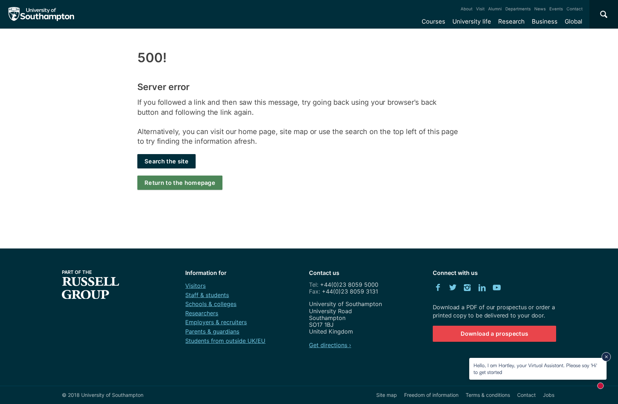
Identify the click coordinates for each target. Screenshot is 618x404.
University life (471, 21)
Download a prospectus (495, 333)
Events (556, 8)
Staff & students (207, 295)
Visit (480, 8)
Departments (518, 8)
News (540, 8)
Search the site (166, 161)
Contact (574, 8)
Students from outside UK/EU (225, 340)
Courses (433, 21)
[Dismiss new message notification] (606, 356)
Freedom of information (431, 395)
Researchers (201, 313)
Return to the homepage (179, 182)
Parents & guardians (212, 331)
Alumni (495, 8)
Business (545, 21)
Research (511, 21)
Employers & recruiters (216, 322)
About (466, 8)
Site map (386, 395)
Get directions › (330, 345)
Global (573, 21)
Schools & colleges (210, 303)
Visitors (195, 285)
